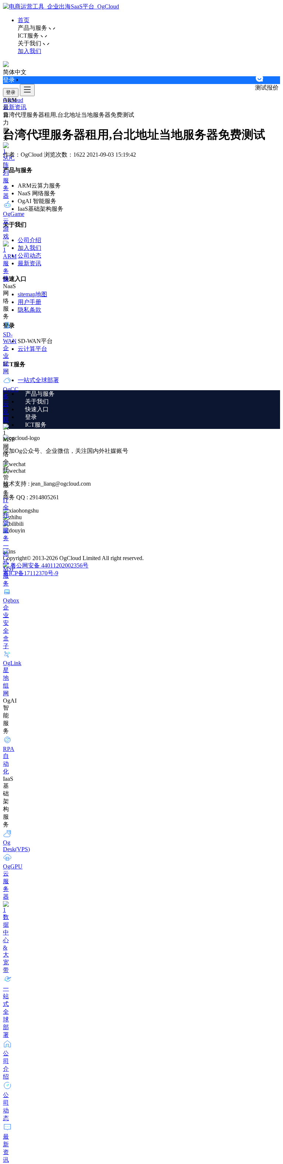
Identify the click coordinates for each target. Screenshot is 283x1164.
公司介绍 (29, 240)
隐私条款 (29, 310)
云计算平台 (32, 349)
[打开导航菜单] (27, 90)
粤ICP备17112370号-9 (30, 573)
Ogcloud (13, 100)
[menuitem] (149, 394)
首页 (23, 20)
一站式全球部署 (38, 380)
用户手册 (29, 302)
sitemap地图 (32, 294)
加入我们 (29, 51)
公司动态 (29, 255)
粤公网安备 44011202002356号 (49, 565)
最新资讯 (15, 107)
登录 (10, 92)
